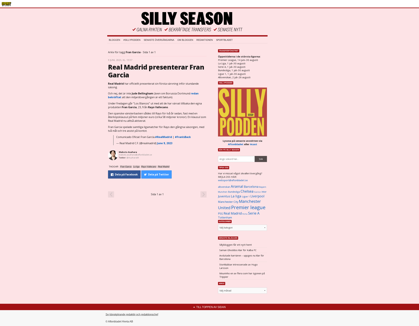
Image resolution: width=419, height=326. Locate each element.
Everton (257, 192)
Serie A (253, 213)
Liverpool (257, 196)
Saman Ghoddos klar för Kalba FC (237, 250)
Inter (264, 191)
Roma (244, 214)
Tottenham (225, 217)
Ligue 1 (246, 196)
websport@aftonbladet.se (233, 180)
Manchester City (228, 202)
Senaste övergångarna (159, 40)
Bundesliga (234, 191)
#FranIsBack (183, 137)
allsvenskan (224, 186)
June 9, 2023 (164, 143)
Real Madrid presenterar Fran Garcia (156, 71)
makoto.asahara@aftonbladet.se (135, 154)
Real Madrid (233, 213)
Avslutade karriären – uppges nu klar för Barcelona (241, 257)
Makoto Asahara (128, 152)
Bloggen (114, 40)
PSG (220, 213)
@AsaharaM (133, 157)
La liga (236, 196)
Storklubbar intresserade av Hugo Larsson (238, 266)
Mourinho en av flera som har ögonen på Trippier (242, 275)
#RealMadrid (163, 137)
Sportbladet (224, 40)
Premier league (248, 207)
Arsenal (237, 186)
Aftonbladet (235, 144)
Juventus (224, 196)
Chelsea (247, 191)
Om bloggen (185, 40)
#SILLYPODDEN (131, 40)
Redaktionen (204, 40)
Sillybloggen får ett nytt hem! (235, 244)
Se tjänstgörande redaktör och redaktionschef (132, 314)
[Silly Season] (187, 21)
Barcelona (251, 186)
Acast (253, 144)
